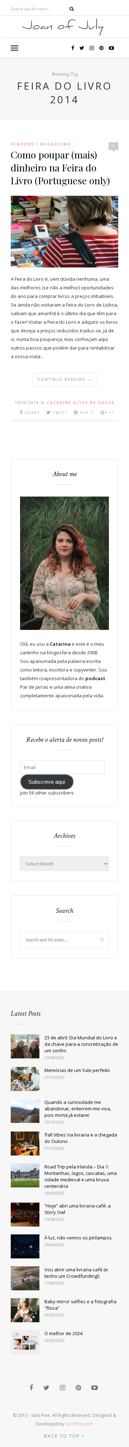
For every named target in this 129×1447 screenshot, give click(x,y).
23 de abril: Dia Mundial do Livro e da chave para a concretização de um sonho (81, 1044)
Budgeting (55, 144)
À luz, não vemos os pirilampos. (78, 1237)
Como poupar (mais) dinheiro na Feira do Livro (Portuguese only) (60, 167)
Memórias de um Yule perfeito (77, 1070)
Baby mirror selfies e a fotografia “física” (80, 1304)
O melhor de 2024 (63, 1333)
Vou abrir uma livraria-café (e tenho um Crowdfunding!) (76, 1272)
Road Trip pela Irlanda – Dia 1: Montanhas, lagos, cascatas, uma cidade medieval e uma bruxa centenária (80, 1176)
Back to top (63, 1436)
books (25, 144)
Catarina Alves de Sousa (81, 402)
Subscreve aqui (46, 782)
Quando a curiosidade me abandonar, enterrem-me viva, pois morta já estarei (77, 1108)
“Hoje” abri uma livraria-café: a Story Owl (77, 1208)
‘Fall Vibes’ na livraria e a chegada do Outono (80, 1137)
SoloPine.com (79, 1424)
